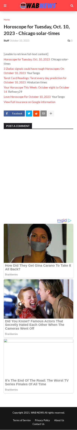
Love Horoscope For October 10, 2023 (27, 96)
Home (7, 19)
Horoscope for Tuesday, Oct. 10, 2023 (27, 59)
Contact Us (38, 424)
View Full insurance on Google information (29, 102)
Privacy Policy (42, 420)
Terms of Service (22, 420)
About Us (59, 420)
